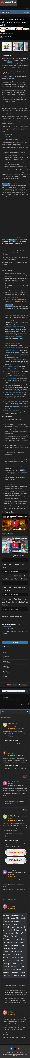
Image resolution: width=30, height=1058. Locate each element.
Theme (8, 1052)
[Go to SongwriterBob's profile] (5, 783)
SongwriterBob (12, 782)
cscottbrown (11, 752)
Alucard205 (11, 723)
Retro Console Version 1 (10, 78)
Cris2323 (10, 905)
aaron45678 (11, 870)
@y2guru (9, 62)
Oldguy (10, 1011)
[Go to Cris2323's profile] (5, 906)
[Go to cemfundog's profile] (1, 37)
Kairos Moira (11, 815)
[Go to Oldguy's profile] (5, 1012)
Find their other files (8, 38)
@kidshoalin (12, 239)
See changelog (6, 626)
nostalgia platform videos (18, 299)
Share (7, 691)
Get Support (15, 642)
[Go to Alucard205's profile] (5, 725)
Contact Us (15, 1052)
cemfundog (8, 36)
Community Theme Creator (18, 64)
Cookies (22, 1052)
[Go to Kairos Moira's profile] (5, 816)
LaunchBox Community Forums (12, 8)
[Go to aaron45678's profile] (5, 872)
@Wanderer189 (5, 183)
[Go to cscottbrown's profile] (5, 753)
